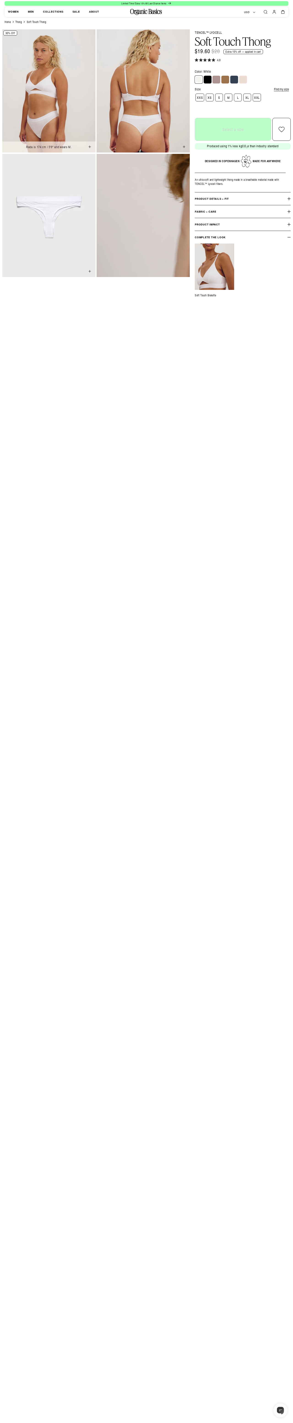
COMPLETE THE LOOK (210, 237)
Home (8, 22)
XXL (257, 97)
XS (210, 97)
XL (247, 97)
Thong (18, 22)
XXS (200, 97)
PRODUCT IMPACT (207, 224)
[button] (265, 12)
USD (247, 12)
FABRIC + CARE (205, 211)
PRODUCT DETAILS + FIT (212, 198)
